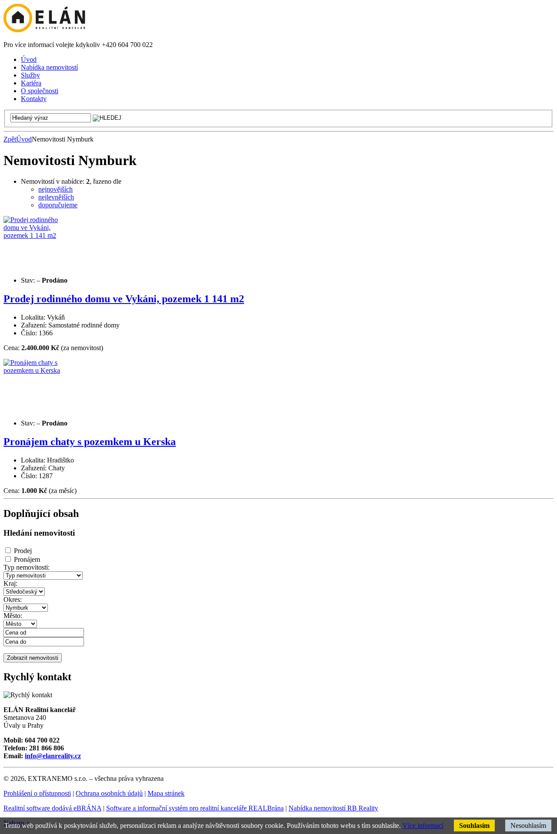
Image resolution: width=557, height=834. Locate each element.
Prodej (23, 550)
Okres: (12, 599)
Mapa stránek (166, 793)
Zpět (9, 139)
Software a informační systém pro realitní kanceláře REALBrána (195, 808)
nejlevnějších (56, 197)
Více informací (423, 825)
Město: (12, 615)
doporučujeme (57, 205)
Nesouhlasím (528, 825)
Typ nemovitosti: (26, 567)
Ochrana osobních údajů (109, 793)
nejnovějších (55, 189)
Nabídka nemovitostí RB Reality (333, 808)
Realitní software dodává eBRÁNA (52, 808)
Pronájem (27, 559)
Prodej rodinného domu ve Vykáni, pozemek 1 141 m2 (123, 298)
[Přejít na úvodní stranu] (44, 30)
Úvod (24, 139)
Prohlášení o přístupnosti (37, 793)
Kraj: (10, 583)
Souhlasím (474, 825)
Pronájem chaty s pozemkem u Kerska (89, 441)
